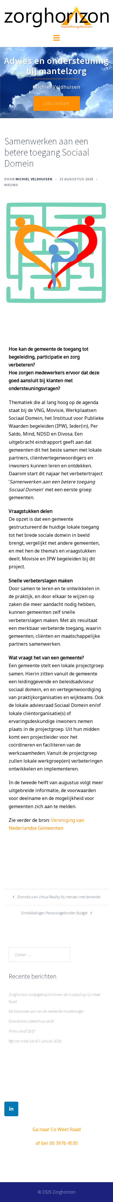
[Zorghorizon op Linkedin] (11, 1109)
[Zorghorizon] (56, 16)
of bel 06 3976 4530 (57, 1143)
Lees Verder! (57, 103)
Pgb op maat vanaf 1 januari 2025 (35, 1041)
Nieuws (11, 185)
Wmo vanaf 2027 (22, 1031)
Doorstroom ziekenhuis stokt (31, 1021)
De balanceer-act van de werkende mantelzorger (46, 1011)
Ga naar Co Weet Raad (56, 1129)
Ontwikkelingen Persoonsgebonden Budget (54, 913)
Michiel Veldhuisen (34, 179)
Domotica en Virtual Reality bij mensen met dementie (58, 896)
